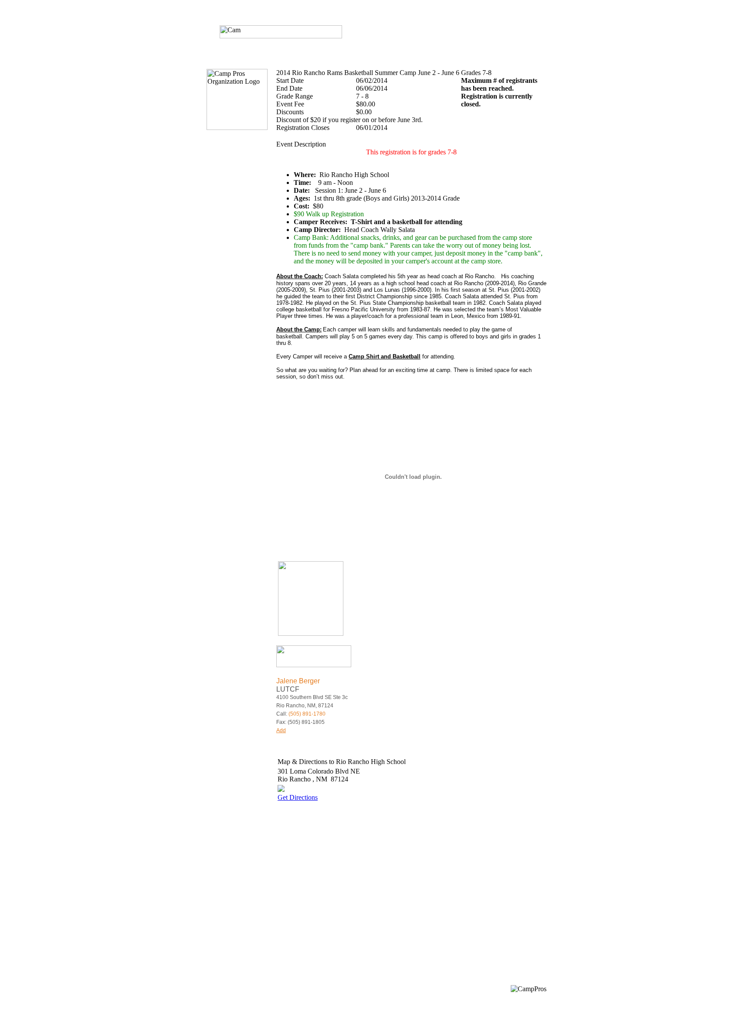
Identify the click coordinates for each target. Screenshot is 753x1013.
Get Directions (298, 797)
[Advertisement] (351, 887)
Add (281, 730)
